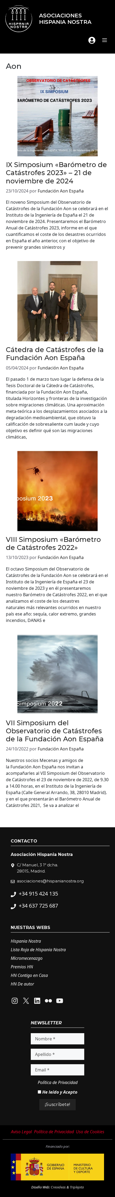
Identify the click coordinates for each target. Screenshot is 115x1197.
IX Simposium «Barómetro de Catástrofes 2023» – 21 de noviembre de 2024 (56, 173)
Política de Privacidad (58, 1082)
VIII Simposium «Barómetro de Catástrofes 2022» (53, 543)
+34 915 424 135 (38, 893)
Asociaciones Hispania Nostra (65, 18)
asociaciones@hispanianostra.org (50, 880)
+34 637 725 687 (38, 905)
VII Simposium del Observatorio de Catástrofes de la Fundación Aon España (55, 731)
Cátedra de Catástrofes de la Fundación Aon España (55, 354)
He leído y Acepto (59, 1092)
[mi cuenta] (92, 40)
